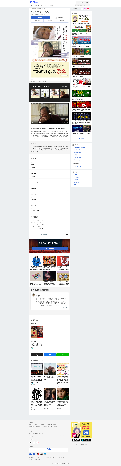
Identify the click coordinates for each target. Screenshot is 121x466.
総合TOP (31, 433)
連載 (75, 184)
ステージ (35, 435)
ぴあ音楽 (41, 433)
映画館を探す (44, 5)
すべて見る (64, 86)
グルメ (56, 435)
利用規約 (55, 457)
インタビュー (77, 177)
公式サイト (45, 234)
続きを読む (65, 307)
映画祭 (75, 155)
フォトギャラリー (37, 21)
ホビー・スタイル (62, 435)
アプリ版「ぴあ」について (82, 444)
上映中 (31, 5)
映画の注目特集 (46, 426)
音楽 (87, 2)
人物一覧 (31, 436)
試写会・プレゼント (54, 5)
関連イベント (77, 160)
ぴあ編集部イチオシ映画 (79, 147)
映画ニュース (38, 426)
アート (30, 435)
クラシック (41, 435)
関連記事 (62, 21)
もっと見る (49, 312)
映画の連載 (31, 428)
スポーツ (46, 435)
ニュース (76, 174)
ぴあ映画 (37, 8)
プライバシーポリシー (38, 457)
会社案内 (31, 457)
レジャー (51, 435)
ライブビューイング (78, 157)
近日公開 (37, 5)
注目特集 (76, 179)
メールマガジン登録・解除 (34, 459)
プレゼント (76, 182)
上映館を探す (60, 17)
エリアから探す (77, 166)
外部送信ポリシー (48, 457)
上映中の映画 (77, 150)
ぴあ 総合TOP (80, 2)
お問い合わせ (61, 457)
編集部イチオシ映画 (33, 424)
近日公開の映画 (77, 152)
